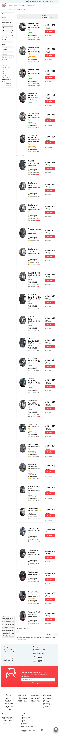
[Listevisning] (50, 17)
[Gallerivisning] (52, 17)
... (30, 632)
